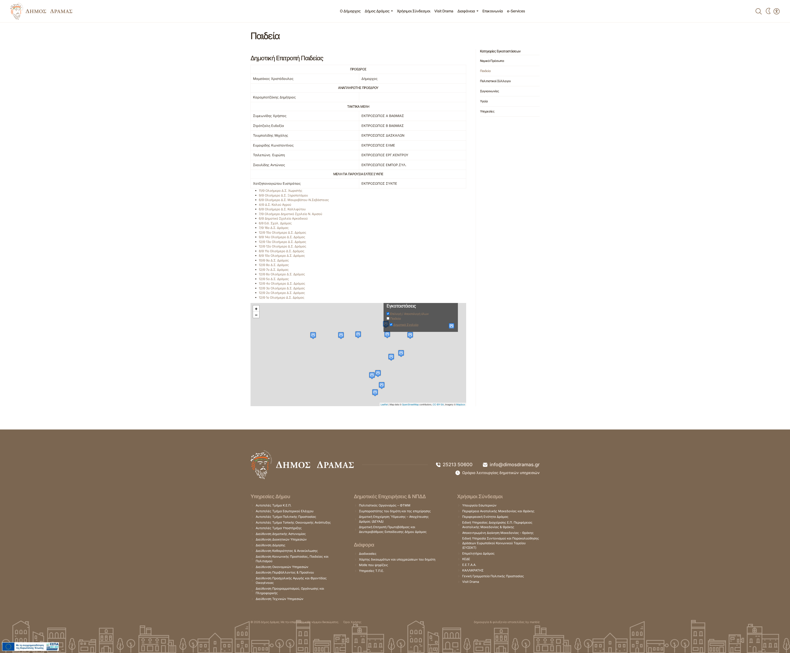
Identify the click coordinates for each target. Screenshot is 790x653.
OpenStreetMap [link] (410, 404)
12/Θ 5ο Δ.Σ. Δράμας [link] (274, 279)
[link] (41, 11)
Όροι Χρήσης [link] (352, 622)
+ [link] (256, 308)
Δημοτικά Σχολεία (405, 325)
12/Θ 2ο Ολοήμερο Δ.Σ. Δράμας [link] (282, 293)
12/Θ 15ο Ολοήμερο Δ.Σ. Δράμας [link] (282, 232)
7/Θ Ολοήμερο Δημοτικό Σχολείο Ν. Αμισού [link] (290, 214)
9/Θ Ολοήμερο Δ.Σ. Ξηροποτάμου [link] (283, 195)
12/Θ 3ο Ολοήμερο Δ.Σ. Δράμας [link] (282, 288)
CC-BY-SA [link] (438, 404)
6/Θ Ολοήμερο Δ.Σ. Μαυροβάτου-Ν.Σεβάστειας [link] (294, 200)
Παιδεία (395, 319)
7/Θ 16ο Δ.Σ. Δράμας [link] (274, 228)
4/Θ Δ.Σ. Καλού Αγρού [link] (275, 205)
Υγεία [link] (484, 101)
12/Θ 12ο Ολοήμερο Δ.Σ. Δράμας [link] (282, 246)
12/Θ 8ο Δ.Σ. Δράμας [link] (274, 265)
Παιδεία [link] (485, 71)
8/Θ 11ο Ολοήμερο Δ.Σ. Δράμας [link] (281, 251)
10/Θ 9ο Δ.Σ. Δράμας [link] (274, 260)
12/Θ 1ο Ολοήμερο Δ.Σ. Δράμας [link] (281, 297)
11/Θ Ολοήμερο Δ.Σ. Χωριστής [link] (280, 191)
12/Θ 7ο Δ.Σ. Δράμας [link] (274, 270)
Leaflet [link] (384, 404)
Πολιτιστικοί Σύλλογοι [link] (495, 81)
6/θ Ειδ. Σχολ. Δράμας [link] (275, 223)
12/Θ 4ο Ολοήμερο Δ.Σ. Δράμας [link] (282, 283)
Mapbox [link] (460, 404)
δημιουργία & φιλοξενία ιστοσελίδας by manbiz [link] (507, 622)
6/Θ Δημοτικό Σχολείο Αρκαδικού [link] (283, 218)
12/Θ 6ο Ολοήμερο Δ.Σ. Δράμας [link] (282, 274)
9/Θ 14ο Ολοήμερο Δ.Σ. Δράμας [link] (282, 237)
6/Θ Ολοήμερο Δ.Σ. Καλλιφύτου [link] (282, 209)
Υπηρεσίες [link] (487, 111)
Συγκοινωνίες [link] (489, 91)
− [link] (256, 314)
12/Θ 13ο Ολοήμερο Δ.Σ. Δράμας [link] (282, 242)
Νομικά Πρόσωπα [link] (492, 61)
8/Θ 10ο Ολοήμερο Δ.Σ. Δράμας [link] (282, 256)
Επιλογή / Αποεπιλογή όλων (409, 314)
